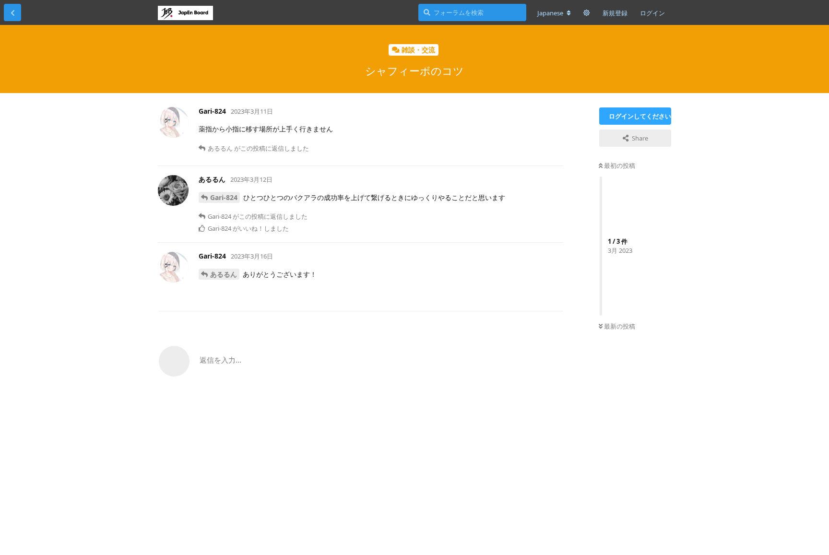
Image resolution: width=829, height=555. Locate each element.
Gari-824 (223, 197)
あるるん (223, 274)
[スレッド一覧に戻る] (12, 12)
